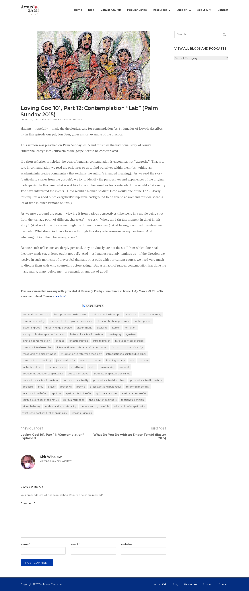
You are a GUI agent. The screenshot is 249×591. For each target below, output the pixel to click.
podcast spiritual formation (146, 380)
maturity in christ (56, 367)
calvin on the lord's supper (106, 314)
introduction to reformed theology (81, 353)
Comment (28, 503)
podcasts (27, 386)
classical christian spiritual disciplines (70, 321)
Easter (116, 327)
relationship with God (34, 393)
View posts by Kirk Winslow (55, 460)
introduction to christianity (127, 347)
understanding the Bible (95, 406)
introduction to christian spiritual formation (82, 347)
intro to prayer (101, 340)
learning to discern (90, 360)
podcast (124, 367)
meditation (77, 367)
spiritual (56, 393)
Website (126, 544)
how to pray (114, 334)
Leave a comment (71, 119)
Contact (222, 9)
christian (131, 314)
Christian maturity (151, 314)
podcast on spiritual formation (40, 380)
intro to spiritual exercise (129, 340)
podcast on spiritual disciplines (112, 373)
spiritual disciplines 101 (79, 393)
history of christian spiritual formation (43, 334)
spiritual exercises (106, 393)
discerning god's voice (58, 327)
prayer (52, 386)
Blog (91, 9)
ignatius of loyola (78, 340)
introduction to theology (36, 360)
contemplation (142, 321)
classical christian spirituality (113, 321)
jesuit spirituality (65, 360)
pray (40, 386)
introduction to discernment (39, 353)
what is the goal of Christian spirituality (44, 412)
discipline (102, 327)
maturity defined (32, 367)
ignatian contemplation (36, 340)
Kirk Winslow (49, 119)
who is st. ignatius (82, 412)
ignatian (131, 334)
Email (75, 544)
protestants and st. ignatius (105, 386)
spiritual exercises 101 (134, 393)
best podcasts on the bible (70, 314)
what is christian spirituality (129, 406)
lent (131, 360)
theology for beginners (102, 399)
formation (130, 327)
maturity (144, 360)
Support (182, 9)
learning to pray (115, 360)
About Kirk (204, 9)
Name (25, 544)
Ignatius (59, 340)
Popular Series (137, 9)
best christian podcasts (36, 314)
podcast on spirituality (75, 380)
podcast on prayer (78, 373)
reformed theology (137, 386)
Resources (160, 9)
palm (92, 367)
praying (80, 386)
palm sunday (107, 367)
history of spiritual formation (86, 334)
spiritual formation (74, 399)
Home (78, 9)
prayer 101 (66, 386)
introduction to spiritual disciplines (126, 353)
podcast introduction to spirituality (42, 373)
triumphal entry (31, 406)
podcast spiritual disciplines (109, 380)
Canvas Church (111, 9)
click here (59, 296)
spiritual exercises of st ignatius (40, 399)
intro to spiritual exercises (37, 347)
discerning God (31, 327)
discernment (84, 327)
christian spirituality (33, 321)
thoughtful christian (132, 399)
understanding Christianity (60, 406)
